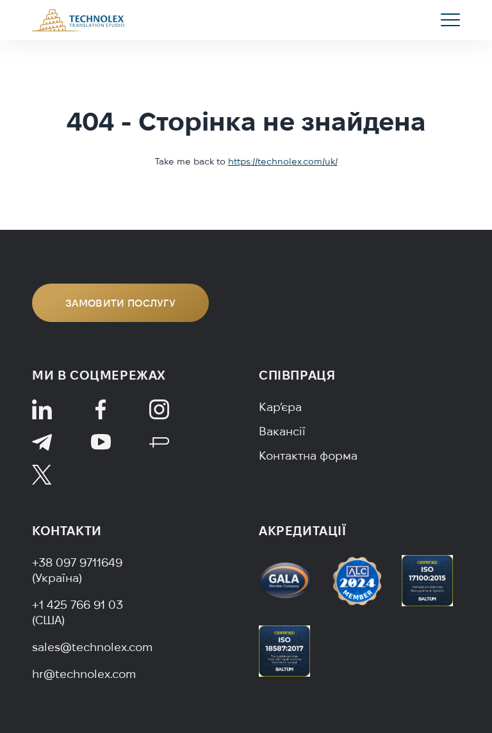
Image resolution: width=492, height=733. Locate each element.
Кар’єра (280, 407)
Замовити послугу (120, 303)
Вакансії (282, 431)
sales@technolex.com (92, 647)
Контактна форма (308, 455)
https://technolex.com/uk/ (283, 161)
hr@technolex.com (84, 674)
